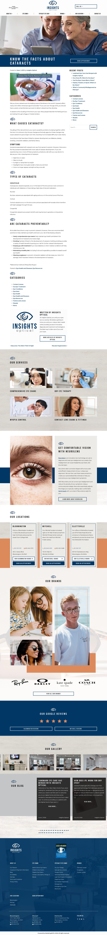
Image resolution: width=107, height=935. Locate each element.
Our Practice (13, 867)
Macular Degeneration (59, 346)
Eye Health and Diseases (24, 268)
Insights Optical (32, 70)
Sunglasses (80, 870)
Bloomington (13, 900)
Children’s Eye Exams (38, 870)
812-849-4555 (48, 548)
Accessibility (13, 874)
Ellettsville (13, 905)
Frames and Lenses (19, 301)
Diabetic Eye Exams (37, 872)
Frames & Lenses (81, 867)
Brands (62, 14)
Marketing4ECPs (50, 933)
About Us (8, 14)
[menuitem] (9, 13)
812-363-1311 (77, 548)
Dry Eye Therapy (59, 867)
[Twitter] (81, 919)
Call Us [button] (79, 6)
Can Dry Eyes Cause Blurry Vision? (84, 80)
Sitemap (12, 877)
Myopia (15, 303)
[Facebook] (77, 919)
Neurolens (61, 458)
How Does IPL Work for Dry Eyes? (84, 78)
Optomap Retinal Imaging (62, 874)
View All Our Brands (53, 694)
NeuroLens (58, 888)
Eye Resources (37, 268)
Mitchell (12, 902)
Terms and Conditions (16, 879)
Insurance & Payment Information (19, 870)
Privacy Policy (14, 881)
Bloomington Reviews (31, 729)
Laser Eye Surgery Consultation (63, 877)
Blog (11, 872)
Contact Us (97, 14)
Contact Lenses (18, 284)
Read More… (52, 806)
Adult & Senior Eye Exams (39, 867)
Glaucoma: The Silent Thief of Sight (22, 346)
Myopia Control (59, 872)
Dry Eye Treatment (19, 286)
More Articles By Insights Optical (52, 338)
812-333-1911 (17, 548)
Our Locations (79, 14)
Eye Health (16, 294)
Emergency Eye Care (60, 886)
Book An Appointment (23, 563)
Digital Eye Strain (59, 879)
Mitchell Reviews (76, 729)
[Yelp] (83, 919)
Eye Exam (16, 291)
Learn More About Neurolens (72, 499)
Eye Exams (25, 14)
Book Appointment (83, 61)
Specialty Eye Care (44, 14)
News (15, 305)
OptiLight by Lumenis (61, 870)
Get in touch (62, 491)
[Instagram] (79, 919)
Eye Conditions (18, 289)
